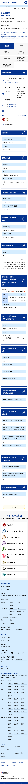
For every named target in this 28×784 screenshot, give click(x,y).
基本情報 (21, 46)
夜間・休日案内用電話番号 (10, 206)
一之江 (9, 329)
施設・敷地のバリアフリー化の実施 (12, 420)
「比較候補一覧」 (15, 28)
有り (4, 361)
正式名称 (5, 146)
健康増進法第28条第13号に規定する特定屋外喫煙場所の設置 (13, 475)
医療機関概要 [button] (6, 72)
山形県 (16, 686)
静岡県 (16, 705)
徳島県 (9, 724)
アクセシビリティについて (8, 766)
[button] (14, 133)
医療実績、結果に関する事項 (7, 65)
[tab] (7, 46)
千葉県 (16, 693)
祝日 (22, 260)
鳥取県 (9, 718)
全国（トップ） (5, 669)
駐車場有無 (6, 357)
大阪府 (9, 711)
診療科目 (11, 602)
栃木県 (16, 689)
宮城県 (22, 683)
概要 (7, 45)
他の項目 (11, 623)
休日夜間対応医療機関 (21, 596)
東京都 (22, 693)
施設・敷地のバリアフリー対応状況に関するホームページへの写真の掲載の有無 (13, 428)
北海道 (9, 680)
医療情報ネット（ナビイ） (9, 3)
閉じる (14, 507)
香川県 (16, 724)
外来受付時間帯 (7, 234)
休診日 (4, 252)
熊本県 (9, 733)
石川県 (22, 699)
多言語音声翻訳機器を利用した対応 (12, 399)
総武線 (4, 336)
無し (4, 424)
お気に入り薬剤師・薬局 (7, 660)
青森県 (9, 683)
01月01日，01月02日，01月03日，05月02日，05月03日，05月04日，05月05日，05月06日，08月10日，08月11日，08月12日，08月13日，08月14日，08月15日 (14, 264)
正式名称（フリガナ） (9, 139)
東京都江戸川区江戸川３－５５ (11, 175)
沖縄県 (9, 739)
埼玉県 (9, 693)
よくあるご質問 (19, 753)
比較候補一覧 (18, 629)
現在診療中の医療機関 (7, 596)
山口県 (16, 721)
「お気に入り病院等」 (21, 21)
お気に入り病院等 (5, 629)
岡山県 (22, 718)
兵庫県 (16, 711)
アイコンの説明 (21, 115)
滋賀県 (16, 708)
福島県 (22, 686)
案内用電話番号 (7, 199)
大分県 (16, 733)
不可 (4, 403)
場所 (19, 602)
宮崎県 (22, 733)
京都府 (22, 708)
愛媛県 (22, 724)
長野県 (22, 702)
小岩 (9, 336)
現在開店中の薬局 (5, 646)
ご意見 (2, 747)
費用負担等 (7, 59)
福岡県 (9, 730)
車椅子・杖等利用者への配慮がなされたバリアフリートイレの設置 (13, 438)
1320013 (5, 168)
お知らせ (3, 753)
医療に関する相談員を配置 (10, 494)
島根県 (16, 718)
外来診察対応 (6, 304)
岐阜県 (9, 705)
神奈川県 (10, 696)
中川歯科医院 (6, 150)
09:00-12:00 (6, 230)
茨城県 (9, 689)
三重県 (9, 708)
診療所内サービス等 (21, 52)
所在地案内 (20, 763)
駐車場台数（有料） (8, 364)
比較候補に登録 (5, 25)
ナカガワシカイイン (8, 143)
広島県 (9, 721)
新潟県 (9, 699)
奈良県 (22, 711)
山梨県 (16, 702)
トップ (2, 6)
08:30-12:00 (6, 237)
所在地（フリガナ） (8, 178)
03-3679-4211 (13, 104)
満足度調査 (18, 747)
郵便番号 (5, 164)
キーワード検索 (5, 589)
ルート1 (5, 325)
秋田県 (9, 686)
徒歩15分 (14, 329)
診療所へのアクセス (7, 52)
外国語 (11, 605)
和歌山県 (10, 714)
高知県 (9, 727)
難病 (19, 614)
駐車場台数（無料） (8, 371)
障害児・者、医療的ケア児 (16, 611)
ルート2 (5, 332)
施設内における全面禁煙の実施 (11, 467)
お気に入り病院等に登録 (7, 18)
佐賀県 (16, 730)
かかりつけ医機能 (13, 619)
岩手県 (16, 683)
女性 (10, 614)
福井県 (9, 702)
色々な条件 (21, 653)
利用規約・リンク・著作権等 (8, 763)
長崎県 (22, 730)
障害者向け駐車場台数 (9, 378)
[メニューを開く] (25, 2)
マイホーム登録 (5, 750)
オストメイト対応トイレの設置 (11, 446)
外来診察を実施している (9, 308)
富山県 (16, 699)
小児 (19, 608)
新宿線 (4, 329)
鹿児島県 (10, 736)
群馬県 (22, 689)
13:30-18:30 (13, 237)
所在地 (4, 171)
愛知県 (22, 705)
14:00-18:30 (13, 230)
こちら (17, 518)
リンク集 (3, 756)
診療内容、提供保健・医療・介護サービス (21, 58)
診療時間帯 (6, 227)
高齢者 (11, 608)
